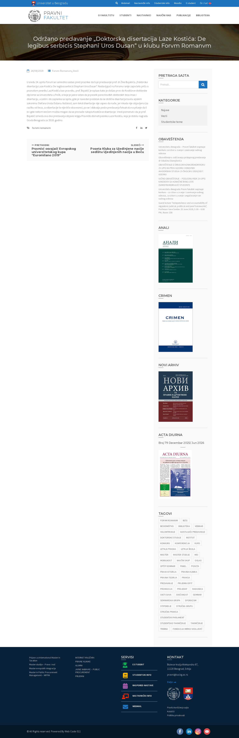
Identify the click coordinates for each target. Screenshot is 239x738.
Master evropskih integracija (42, 668)
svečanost (182, 594)
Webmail (125, 3)
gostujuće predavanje (192, 531)
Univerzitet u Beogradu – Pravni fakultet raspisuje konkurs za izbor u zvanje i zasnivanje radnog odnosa (182, 150)
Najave (165, 110)
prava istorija (168, 571)
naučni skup (183, 560)
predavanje (166, 583)
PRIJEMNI (79, 676)
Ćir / (202, 3)
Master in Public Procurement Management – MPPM (43, 674)
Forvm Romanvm (62, 70)
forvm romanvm (41, 127)
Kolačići (171, 711)
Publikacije (184, 15)
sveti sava (165, 594)
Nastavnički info (142, 3)
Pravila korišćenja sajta (178, 707)
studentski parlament (172, 617)
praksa (186, 577)
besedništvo (167, 526)
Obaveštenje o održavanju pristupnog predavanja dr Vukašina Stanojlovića (182, 159)
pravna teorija (168, 577)
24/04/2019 (37, 70)
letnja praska (168, 549)
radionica (197, 588)
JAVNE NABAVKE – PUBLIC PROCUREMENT (87, 671)
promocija (166, 588)
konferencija (182, 543)
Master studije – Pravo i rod (42, 664)
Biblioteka (203, 15)
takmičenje (197, 623)
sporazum (190, 600)
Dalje (170, 682)
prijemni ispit (185, 583)
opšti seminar (167, 566)
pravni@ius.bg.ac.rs (177, 674)
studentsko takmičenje (173, 623)
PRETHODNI (54, 150)
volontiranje (167, 531)
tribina (164, 628)
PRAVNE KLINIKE (83, 661)
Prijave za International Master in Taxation (44, 659)
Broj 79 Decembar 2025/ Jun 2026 (181, 442)
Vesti (76, 70)
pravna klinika (189, 571)
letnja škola (188, 549)
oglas (198, 560)
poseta (195, 566)
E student (191, 3)
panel (183, 566)
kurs (197, 543)
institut (190, 537)
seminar (197, 594)
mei (196, 554)
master (164, 554)
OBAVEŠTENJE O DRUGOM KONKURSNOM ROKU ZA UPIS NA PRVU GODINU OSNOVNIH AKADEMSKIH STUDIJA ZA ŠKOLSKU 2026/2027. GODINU (182, 169)
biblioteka (184, 526)
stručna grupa (184, 606)
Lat (206, 3)
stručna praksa (169, 611)
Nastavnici (144, 15)
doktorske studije (170, 537)
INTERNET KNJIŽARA (84, 657)
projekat (182, 588)
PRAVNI (56, 15)
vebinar (199, 526)
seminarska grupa (170, 600)
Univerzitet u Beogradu (52, 3)
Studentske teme (172, 122)
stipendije (165, 606)
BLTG (185, 520)
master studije (181, 554)
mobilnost (166, 560)
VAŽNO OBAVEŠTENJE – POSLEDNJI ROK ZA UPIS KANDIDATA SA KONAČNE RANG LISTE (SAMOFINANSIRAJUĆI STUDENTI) (182, 181)
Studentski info (162, 3)
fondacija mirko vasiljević (187, 628)
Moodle (178, 3)
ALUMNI (79, 665)
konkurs (165, 543)
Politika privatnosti (176, 715)
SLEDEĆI (117, 148)
